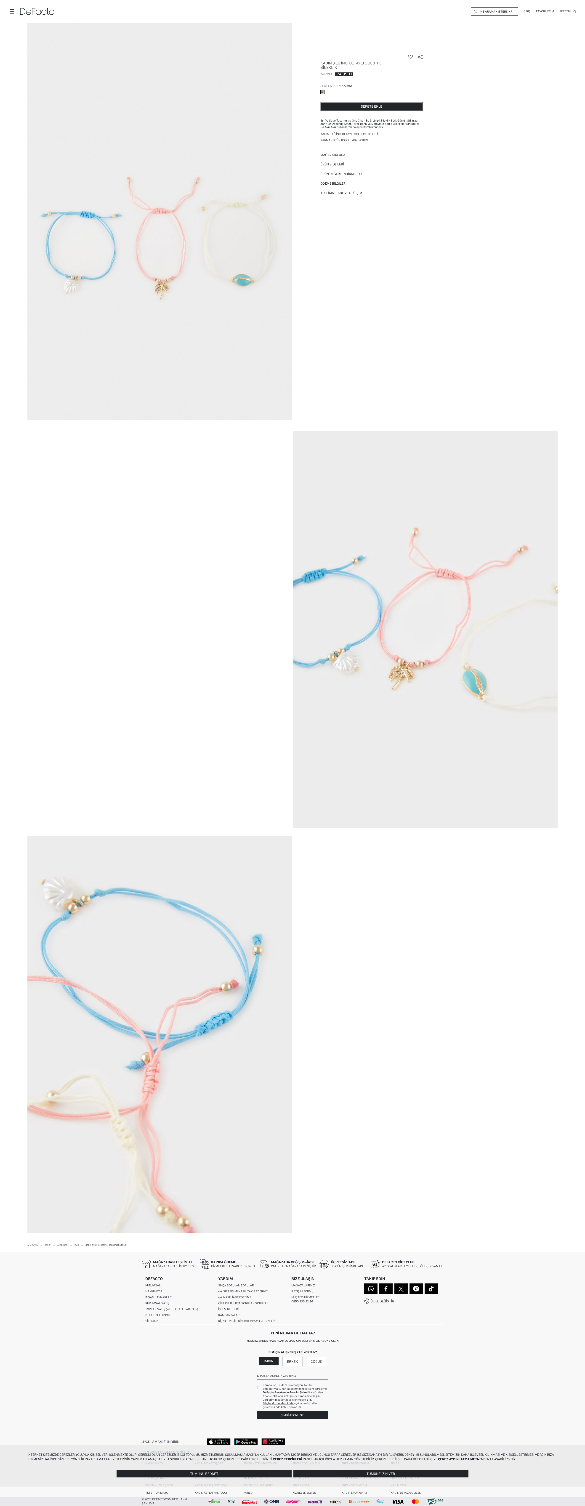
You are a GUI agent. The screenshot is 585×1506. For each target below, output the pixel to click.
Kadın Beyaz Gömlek (406, 1492)
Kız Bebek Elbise (304, 1492)
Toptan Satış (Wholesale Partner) (171, 1309)
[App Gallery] (273, 1441)
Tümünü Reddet (204, 1474)
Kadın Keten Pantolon (211, 1492)
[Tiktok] (431, 1288)
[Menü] (12, 11)
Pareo (248, 1492)
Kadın (268, 1361)
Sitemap (151, 1321)
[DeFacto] (37, 11)
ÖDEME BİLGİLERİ (333, 183)
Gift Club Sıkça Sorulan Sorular (243, 1303)
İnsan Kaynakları (158, 1297)
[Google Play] (246, 1441)
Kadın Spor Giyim (354, 1492)
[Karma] (322, 92)
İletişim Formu (302, 1291)
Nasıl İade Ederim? (236, 1297)
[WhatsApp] (371, 1288)
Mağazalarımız (303, 1285)
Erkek (292, 1361)
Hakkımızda (154, 1291)
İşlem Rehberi (228, 1309)
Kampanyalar (228, 1315)
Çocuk (316, 1361)
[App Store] (219, 1441)
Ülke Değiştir (382, 1301)
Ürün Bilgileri (332, 164)
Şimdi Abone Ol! (292, 1415)
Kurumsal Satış (157, 1303)
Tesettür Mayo (156, 1492)
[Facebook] (386, 1288)
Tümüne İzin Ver (381, 1474)
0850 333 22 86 (302, 1301)
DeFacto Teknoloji (159, 1315)
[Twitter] (401, 1288)
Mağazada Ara (333, 155)
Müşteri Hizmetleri (305, 1297)
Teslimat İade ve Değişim (341, 193)
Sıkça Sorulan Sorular (236, 1285)
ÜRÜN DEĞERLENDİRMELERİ (341, 174)
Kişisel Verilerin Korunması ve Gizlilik (246, 1321)
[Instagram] (416, 1288)
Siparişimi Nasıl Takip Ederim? (245, 1291)
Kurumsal (153, 1285)
